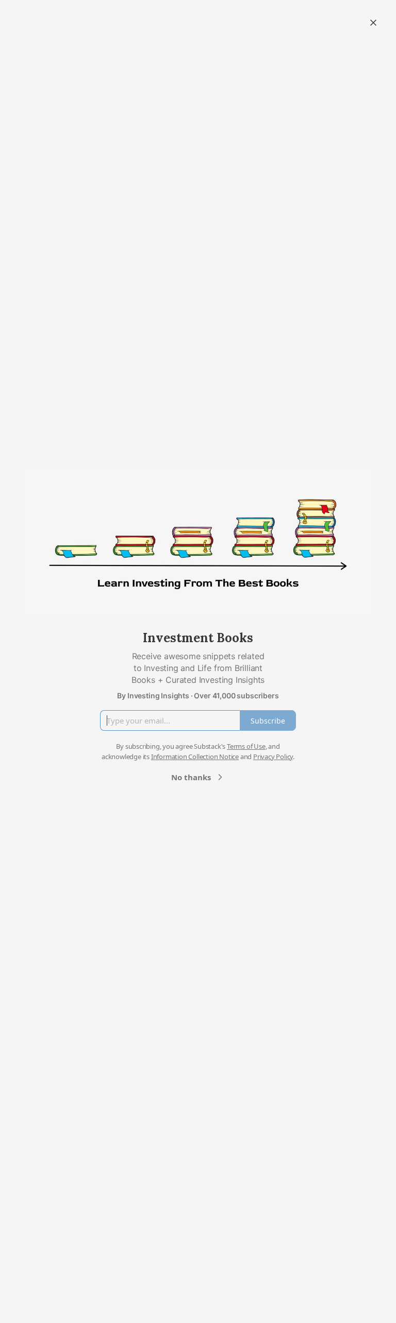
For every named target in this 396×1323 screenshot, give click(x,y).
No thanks (191, 777)
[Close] (373, 22)
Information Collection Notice (195, 756)
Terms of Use (246, 746)
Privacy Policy (273, 756)
